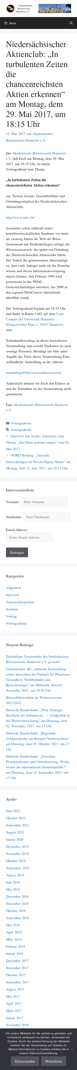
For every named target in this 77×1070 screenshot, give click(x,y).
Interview (12, 594)
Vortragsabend (21, 423)
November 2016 (17, 1024)
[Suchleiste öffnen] (71, 23)
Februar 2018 (15, 946)
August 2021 (15, 832)
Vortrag (11, 616)
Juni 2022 (13, 810)
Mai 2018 (13, 925)
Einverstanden (25, 1061)
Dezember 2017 (17, 960)
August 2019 (15, 875)
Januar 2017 (14, 1017)
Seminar (12, 609)
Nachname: (14, 516)
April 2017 (14, 1003)
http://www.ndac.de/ (20, 217)
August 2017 (15, 989)
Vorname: (13, 501)
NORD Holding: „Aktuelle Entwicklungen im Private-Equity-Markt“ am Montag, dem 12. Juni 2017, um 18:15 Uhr (38, 461)
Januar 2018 (14, 953)
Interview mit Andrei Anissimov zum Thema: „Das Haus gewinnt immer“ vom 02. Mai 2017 (38, 442)
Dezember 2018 (17, 896)
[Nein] (72, 1049)
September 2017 (17, 982)
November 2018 (17, 903)
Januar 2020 (14, 839)
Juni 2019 (13, 882)
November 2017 (17, 967)
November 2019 (17, 853)
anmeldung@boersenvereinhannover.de (34, 372)
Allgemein (13, 587)
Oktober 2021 (16, 817)
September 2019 (17, 867)
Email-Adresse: (17, 529)
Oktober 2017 (16, 974)
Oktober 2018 (16, 910)
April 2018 (14, 932)
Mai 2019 (13, 889)
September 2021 (17, 825)
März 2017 (14, 1010)
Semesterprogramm (20, 601)
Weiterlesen (53, 1061)
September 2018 (17, 917)
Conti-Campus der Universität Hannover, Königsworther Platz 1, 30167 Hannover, (35, 319)
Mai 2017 (13, 996)
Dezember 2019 (17, 846)
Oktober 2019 (16, 860)
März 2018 (14, 939)
